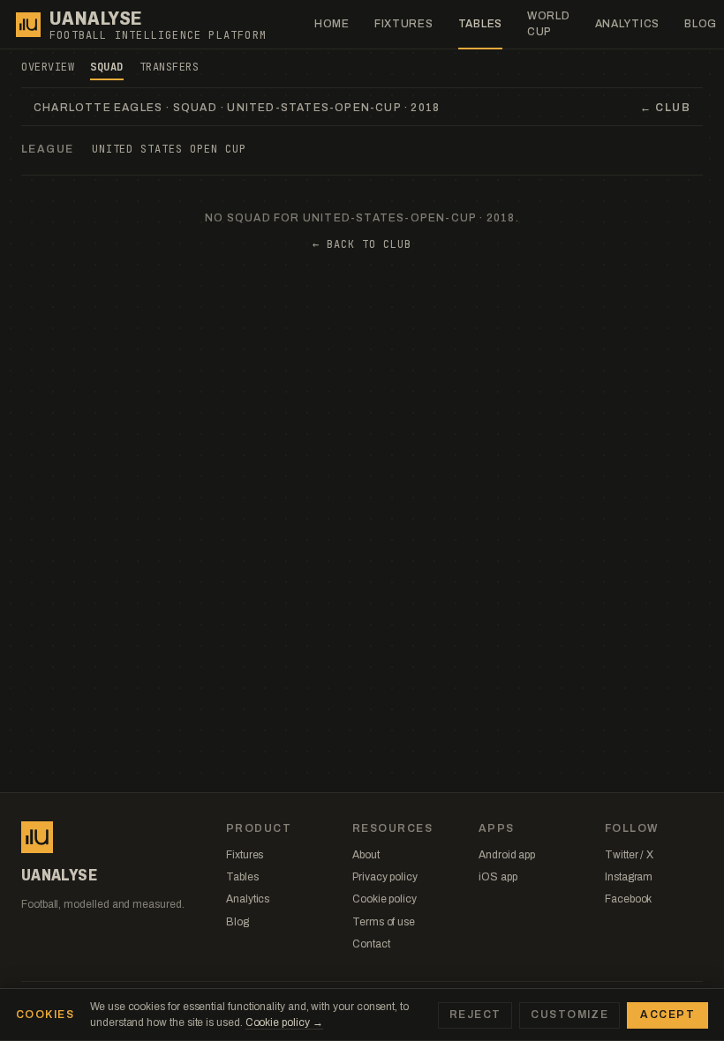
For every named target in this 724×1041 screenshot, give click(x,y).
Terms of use (383, 922)
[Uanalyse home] (28, 24)
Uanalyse (95, 18)
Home (332, 24)
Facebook (628, 899)
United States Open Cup (169, 149)
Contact (370, 944)
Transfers (170, 67)
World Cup (548, 23)
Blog (237, 922)
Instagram (628, 877)
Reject (475, 1014)
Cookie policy (384, 899)
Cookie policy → (284, 1022)
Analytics (627, 24)
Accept (667, 1014)
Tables (480, 24)
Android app (507, 855)
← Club (665, 107)
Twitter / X (629, 855)
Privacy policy (385, 877)
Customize (569, 1014)
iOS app (498, 877)
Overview (47, 67)
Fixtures (404, 24)
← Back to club (362, 244)
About (366, 855)
